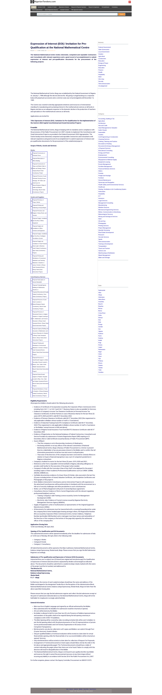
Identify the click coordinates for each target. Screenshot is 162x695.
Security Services (103, 237)
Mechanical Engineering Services (108, 209)
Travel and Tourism (104, 248)
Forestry (100, 173)
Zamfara (100, 372)
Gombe (100, 326)
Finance (100, 70)
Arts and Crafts (102, 125)
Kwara (100, 345)
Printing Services (103, 225)
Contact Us (76, 689)
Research (101, 234)
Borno (100, 311)
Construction (102, 58)
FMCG (100, 171)
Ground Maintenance (104, 180)
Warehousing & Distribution (106, 253)
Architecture (102, 123)
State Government (103, 49)
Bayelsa (100, 306)
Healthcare (101, 187)
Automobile (101, 132)
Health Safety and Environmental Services (111, 184)
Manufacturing (102, 205)
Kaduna (100, 333)
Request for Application (94, 7)
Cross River (101, 313)
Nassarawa (101, 349)
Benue (100, 308)
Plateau (100, 361)
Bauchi (100, 304)
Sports (100, 239)
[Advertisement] (81, 29)
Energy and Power (104, 153)
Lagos (100, 347)
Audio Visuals (102, 130)
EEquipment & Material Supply (107, 159)
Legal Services (102, 200)
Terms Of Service (92, 689)
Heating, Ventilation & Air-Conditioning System (112, 189)
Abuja (100, 295)
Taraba (100, 367)
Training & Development (105, 244)
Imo (99, 329)
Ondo (100, 354)
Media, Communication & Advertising (109, 212)
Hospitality (101, 74)
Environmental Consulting (106, 157)
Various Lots (102, 250)
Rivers (100, 363)
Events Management (104, 164)
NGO (99, 77)
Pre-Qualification (105, 7)
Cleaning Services (103, 139)
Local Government (103, 52)
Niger (100, 351)
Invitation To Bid (41, 7)
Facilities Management (105, 166)
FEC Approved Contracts (77, 9)
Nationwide (101, 290)
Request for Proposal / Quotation (79, 7)
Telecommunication (104, 83)
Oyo (99, 358)
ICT (99, 196)
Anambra (101, 301)
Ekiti (99, 322)
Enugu (100, 324)
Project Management (104, 228)
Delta (100, 315)
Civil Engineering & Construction (108, 137)
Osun (100, 356)
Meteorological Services (105, 214)
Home (34, 7)
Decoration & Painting (105, 143)
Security (100, 81)
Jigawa (100, 331)
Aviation (100, 54)
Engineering (102, 65)
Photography (102, 223)
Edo (99, 320)
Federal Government (104, 47)
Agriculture (101, 56)
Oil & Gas (101, 79)
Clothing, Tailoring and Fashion (107, 141)
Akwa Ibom (101, 299)
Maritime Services (103, 207)
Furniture (101, 178)
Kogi (99, 342)
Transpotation (102, 246)
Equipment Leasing (104, 162)
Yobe (100, 370)
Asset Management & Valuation (107, 128)
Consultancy (114, 7)
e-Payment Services (104, 148)
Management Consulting (105, 203)
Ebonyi (100, 317)
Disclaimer (81, 689)
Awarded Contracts (64, 9)
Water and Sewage (104, 257)
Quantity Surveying (104, 230)
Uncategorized (102, 86)
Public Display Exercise (37, 9)
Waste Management (104, 255)
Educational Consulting (105, 150)
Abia (99, 292)
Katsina (100, 338)
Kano (100, 336)
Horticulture (101, 191)
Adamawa (101, 297)
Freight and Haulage (104, 175)
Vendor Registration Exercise (51, 9)
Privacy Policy (86, 689)
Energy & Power (103, 63)
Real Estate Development (106, 232)
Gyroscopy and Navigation (106, 182)
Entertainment (102, 155)
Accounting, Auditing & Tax (106, 118)
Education (101, 61)
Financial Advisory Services (106, 168)
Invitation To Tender (52, 7)
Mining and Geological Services (107, 216)
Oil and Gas (101, 221)
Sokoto (100, 365)
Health (100, 72)
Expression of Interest (64, 7)
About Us (71, 689)
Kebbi (100, 340)
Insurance (101, 198)
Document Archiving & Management (109, 146)
